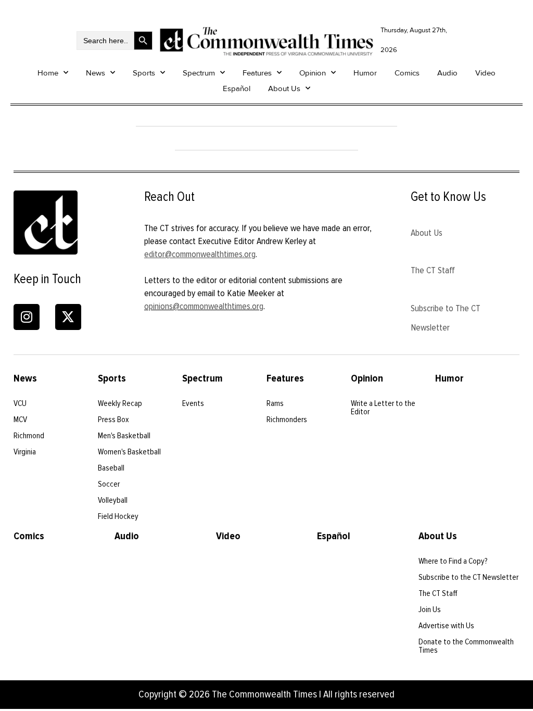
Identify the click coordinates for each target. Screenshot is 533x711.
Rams (275, 403)
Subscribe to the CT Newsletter (468, 577)
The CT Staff (433, 270)
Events (193, 403)
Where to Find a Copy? (453, 561)
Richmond (29, 435)
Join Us (429, 609)
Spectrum (199, 73)
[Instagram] (27, 317)
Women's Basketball (129, 452)
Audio (447, 73)
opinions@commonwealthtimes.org (203, 306)
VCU (20, 403)
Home (47, 73)
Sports (144, 73)
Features (257, 73)
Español (236, 88)
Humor (365, 73)
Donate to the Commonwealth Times (466, 646)
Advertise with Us (446, 625)
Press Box (113, 419)
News (95, 73)
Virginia (25, 452)
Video (485, 73)
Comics (407, 73)
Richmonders (286, 419)
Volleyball (113, 500)
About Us (284, 88)
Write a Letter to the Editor (383, 407)
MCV (20, 419)
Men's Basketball (124, 435)
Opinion (312, 73)
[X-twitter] (68, 317)
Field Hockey (118, 516)
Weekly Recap (120, 403)
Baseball (111, 468)
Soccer (109, 484)
